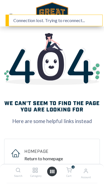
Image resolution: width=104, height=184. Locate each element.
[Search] (18, 170)
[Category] (35, 170)
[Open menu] (52, 171)
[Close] (97, 20)
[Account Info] (85, 170)
